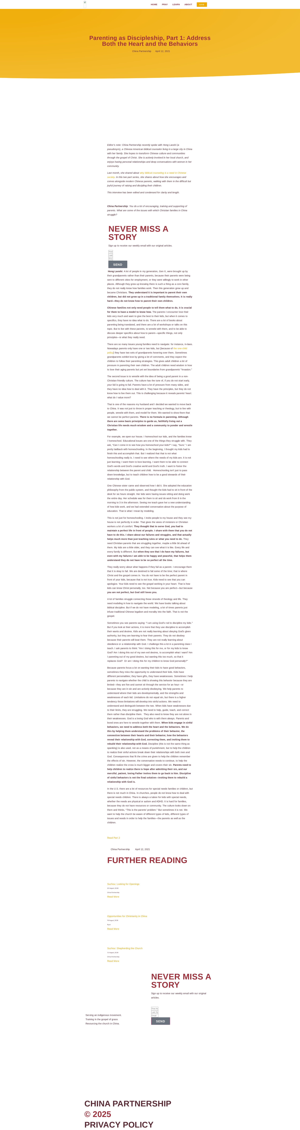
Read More (113, 896)
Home (154, 4)
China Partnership (127, 1103)
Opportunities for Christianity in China (127, 916)
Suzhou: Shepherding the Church (124, 948)
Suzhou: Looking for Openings (123, 884)
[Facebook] (86, 1035)
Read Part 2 (113, 837)
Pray (165, 4)
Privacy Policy (119, 1124)
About (188, 4)
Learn (176, 4)
